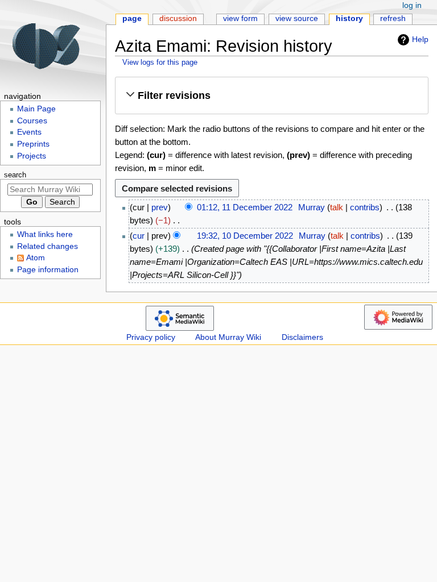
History (349, 18)
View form (240, 18)
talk (336, 207)
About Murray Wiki (228, 337)
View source (296, 18)
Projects (31, 156)
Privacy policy (150, 337)
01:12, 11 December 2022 (244, 207)
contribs (365, 207)
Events (29, 132)
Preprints (33, 144)
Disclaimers (302, 337)
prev (159, 207)
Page (132, 18)
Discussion (178, 18)
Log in (412, 5)
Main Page (36, 109)
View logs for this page (159, 62)
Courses (32, 121)
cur (139, 235)
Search (15, 175)
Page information (48, 269)
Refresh (393, 18)
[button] (271, 95)
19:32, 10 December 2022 (245, 235)
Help (420, 39)
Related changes (47, 246)
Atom (35, 257)
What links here (45, 234)
